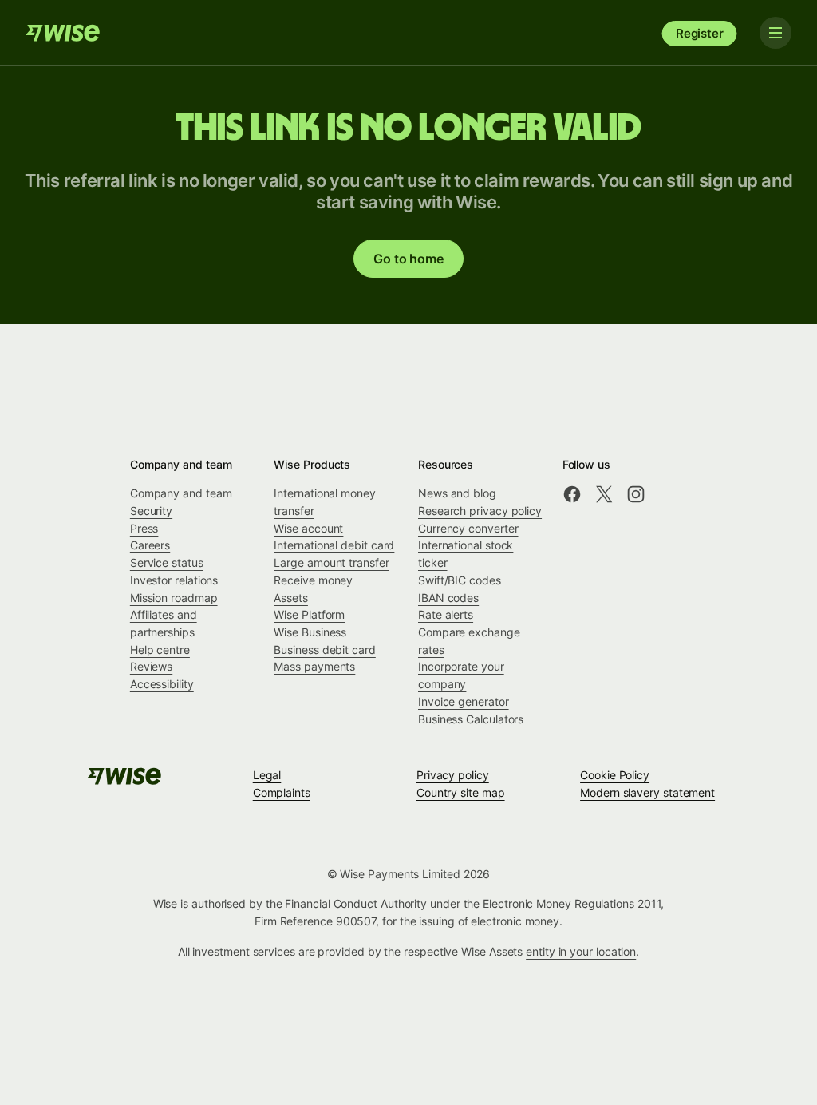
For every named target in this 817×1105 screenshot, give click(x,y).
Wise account (308, 528)
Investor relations (174, 580)
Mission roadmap (174, 597)
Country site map (460, 792)
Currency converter (468, 528)
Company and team (181, 493)
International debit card (334, 545)
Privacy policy (452, 775)
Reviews (151, 666)
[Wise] (64, 32)
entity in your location (581, 951)
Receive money (313, 580)
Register (700, 33)
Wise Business (310, 632)
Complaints (281, 792)
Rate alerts (445, 614)
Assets (291, 597)
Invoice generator (463, 701)
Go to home (408, 259)
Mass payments (314, 666)
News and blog (457, 493)
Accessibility (162, 684)
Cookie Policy (614, 775)
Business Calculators (470, 719)
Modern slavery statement (647, 792)
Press (144, 528)
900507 (356, 921)
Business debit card (324, 649)
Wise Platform (309, 614)
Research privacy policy (480, 510)
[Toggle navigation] (775, 33)
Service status (166, 562)
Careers (150, 545)
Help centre (160, 649)
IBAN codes (448, 597)
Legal (267, 775)
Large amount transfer (331, 562)
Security (151, 510)
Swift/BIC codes (459, 580)
